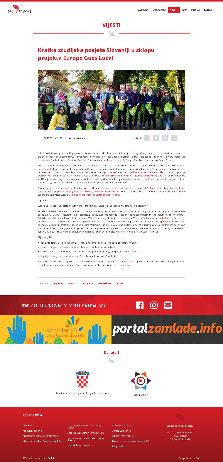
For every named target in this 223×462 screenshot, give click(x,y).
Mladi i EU (73, 283)
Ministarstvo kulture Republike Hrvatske (42, 441)
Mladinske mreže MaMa (145, 175)
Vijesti (173, 9)
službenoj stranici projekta (132, 261)
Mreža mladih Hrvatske (79, 445)
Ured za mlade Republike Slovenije (155, 172)
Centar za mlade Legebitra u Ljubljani (165, 188)
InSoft (197, 458)
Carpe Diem (58, 283)
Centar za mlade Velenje (107, 194)
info (184, 9)
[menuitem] (143, 10)
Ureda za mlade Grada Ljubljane (160, 179)
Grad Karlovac (104, 283)
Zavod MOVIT (48, 172)
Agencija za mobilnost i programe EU (155, 221)
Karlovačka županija (32, 430)
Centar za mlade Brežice (106, 191)
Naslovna (143, 9)
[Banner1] (56, 329)
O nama (195, 9)
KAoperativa (118, 446)
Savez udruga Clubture (123, 425)
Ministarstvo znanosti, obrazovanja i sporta (85, 426)
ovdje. (129, 265)
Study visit (88, 283)
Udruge (119, 283)
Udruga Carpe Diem (122, 430)
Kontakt (209, 9)
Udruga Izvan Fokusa (122, 435)
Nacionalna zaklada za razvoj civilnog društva (86, 439)
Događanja (159, 9)
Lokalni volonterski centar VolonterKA (130, 441)
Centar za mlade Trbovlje (81, 194)
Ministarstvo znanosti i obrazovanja (40, 435)
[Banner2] (167, 329)
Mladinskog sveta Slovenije (118, 175)
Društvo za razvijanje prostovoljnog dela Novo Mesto (64, 191)
